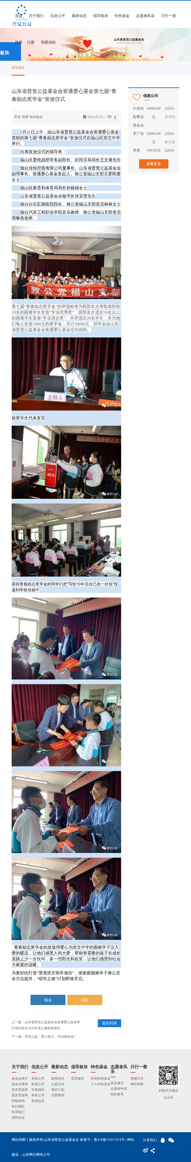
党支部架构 (20, 1089)
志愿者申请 (119, 1089)
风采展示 (117, 1083)
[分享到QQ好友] (164, 1141)
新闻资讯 (57, 1078)
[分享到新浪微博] (146, 1151)
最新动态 (79, 16)
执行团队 (18, 1106)
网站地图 (136, 1084)
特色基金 (122, 16)
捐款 (85, 1000)
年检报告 (37, 1089)
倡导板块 (100, 16)
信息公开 (57, 16)
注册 (30, 42)
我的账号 (117, 1094)
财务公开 (37, 1095)
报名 (48, 1000)
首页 (18, 16)
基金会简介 (20, 1078)
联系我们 (18, 1112)
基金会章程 (20, 1084)
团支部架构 (20, 1095)
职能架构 (18, 1101)
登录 (18, 42)
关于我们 (36, 16)
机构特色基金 (100, 1078)
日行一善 (168, 16)
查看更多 (153, 164)
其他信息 (37, 1101)
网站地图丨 (20, 1140)
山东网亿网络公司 (36, 1154)
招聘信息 (18, 1117)
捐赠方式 (136, 1078)
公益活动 (57, 1084)
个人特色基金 (100, 1084)
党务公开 (37, 1078)
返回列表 (109, 1023)
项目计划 (57, 1089)
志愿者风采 (145, 16)
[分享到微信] (172, 1141)
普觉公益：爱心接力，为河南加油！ (51, 1036)
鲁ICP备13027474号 (109, 1140)
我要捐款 (48, 42)
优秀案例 (57, 1095)
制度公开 (37, 1084)
